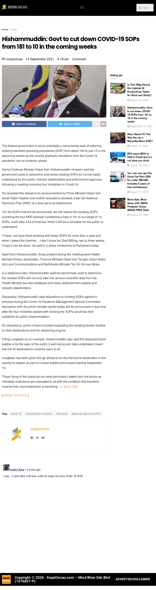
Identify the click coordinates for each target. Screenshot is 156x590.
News (14, 29)
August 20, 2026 (138, 214)
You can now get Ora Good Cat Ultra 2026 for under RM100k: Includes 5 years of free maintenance (139, 180)
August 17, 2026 (138, 146)
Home (5, 29)
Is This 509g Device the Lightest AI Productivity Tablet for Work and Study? (139, 90)
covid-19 (16, 413)
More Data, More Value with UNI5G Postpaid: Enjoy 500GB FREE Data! (138, 205)
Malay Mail (71, 386)
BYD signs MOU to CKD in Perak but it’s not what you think (139, 157)
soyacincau (40, 428)
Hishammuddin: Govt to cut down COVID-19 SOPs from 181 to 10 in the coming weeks (139, 114)
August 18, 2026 (138, 100)
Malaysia (62, 413)
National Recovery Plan (86, 413)
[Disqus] (54, 510)
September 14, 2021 (140, 126)
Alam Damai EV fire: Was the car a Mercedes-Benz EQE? (140, 137)
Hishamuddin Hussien (39, 413)
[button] (82, 7)
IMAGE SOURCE (15, 395)
